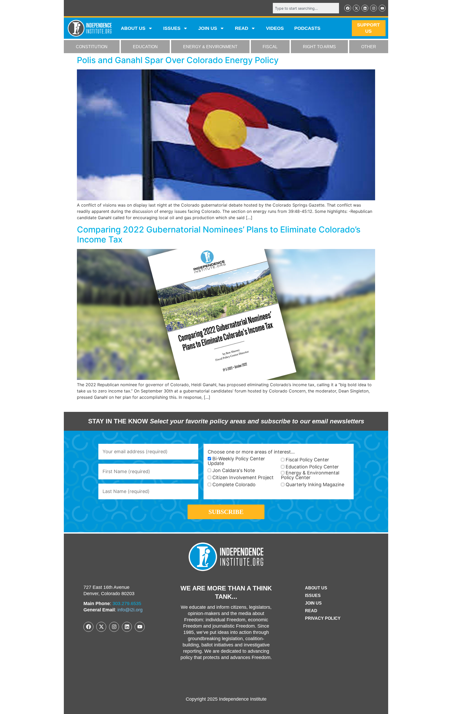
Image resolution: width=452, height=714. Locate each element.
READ (241, 28)
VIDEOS (275, 28)
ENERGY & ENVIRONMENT (210, 47)
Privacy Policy (323, 618)
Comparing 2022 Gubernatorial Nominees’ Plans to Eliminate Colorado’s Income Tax (218, 234)
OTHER (368, 47)
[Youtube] (382, 8)
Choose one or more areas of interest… (251, 452)
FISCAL (270, 47)
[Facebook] (347, 8)
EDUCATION (145, 47)
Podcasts (307, 28)
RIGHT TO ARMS (319, 47)
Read (311, 610)
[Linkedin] (364, 8)
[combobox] (306, 8)
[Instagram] (373, 8)
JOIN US (207, 28)
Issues (171, 28)
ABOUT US (133, 28)
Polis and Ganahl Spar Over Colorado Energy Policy (178, 60)
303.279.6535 (126, 603)
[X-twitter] (356, 8)
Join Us (313, 603)
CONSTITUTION (92, 47)
